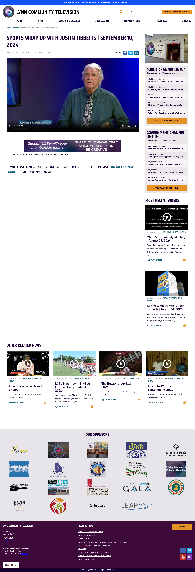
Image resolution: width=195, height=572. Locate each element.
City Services (180, 232)
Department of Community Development (96, 545)
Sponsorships (152, 12)
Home (9, 28)
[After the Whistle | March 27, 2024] (28, 363)
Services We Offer (132, 21)
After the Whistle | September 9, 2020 (161, 387)
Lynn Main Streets (86, 559)
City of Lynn (83, 539)
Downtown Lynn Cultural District (93, 552)
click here (24, 554)
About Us (186, 21)
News (40, 21)
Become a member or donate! (177, 12)
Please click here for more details (115, 2)
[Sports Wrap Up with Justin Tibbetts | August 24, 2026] (166, 283)
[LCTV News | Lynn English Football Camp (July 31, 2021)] (74, 363)
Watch (20, 21)
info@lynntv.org (8, 541)
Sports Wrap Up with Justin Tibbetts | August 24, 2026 (165, 307)
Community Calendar (69, 21)
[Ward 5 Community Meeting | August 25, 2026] (166, 217)
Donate (182, 527)
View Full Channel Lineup (166, 121)
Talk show (135, 378)
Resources (162, 21)
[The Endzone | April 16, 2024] (120, 363)
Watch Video (156, 260)
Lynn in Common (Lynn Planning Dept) (94, 556)
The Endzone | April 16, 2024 (116, 385)
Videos (15, 28)
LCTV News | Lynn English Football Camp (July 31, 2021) (72, 387)
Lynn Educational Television (90, 532)
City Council (168, 232)
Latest (129, 12)
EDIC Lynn (82, 549)
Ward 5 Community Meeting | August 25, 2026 (166, 238)
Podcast (166, 298)
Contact (139, 12)
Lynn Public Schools (87, 535)
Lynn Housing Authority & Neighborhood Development (102, 542)
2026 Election (102, 21)
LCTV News (74, 378)
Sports (48, 53)
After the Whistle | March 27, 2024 (26, 387)
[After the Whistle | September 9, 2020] (167, 363)
